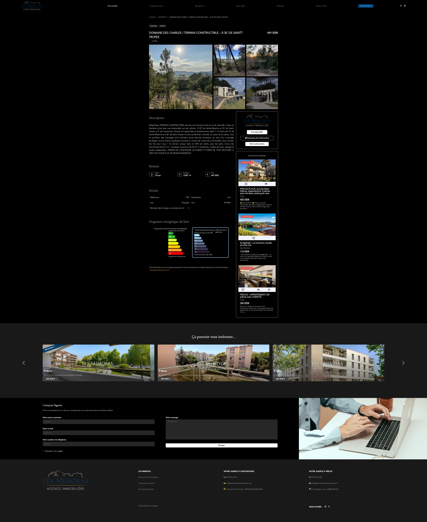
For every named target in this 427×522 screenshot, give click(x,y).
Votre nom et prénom (52, 418)
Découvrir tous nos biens (148, 477)
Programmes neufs (156, 6)
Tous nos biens (112, 6)
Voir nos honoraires (257, 144)
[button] (23, 362)
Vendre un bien (321, 6)
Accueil (152, 17)
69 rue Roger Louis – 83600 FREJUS (324, 489)
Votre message (172, 418)
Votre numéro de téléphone (54, 440)
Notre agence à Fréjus (320, 471)
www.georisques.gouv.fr (159, 270)
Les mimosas (144, 471)
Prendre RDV (258, 132)
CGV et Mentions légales (148, 506)
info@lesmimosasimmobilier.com (238, 483)
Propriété (162, 17)
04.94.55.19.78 (230, 477)
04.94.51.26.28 (316, 477)
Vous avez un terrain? (146, 483)
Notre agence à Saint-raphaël (239, 471)
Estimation (280, 6)
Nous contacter (365, 6)
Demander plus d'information (258, 138)
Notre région (240, 6)
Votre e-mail (48, 429)
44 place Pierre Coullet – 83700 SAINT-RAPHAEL (244, 489)
